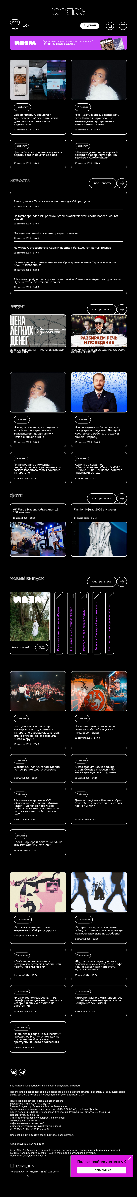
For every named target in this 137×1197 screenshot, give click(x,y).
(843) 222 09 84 (50, 1171)
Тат (15, 29)
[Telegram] (22, 1072)
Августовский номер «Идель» (21, 647)
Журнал (90, 25)
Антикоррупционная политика (27, 1144)
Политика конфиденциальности (28, 1155)
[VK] (13, 1072)
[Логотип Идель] (68, 12)
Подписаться (102, 1170)
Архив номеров (41, 647)
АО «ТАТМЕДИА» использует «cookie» (32, 1150)
